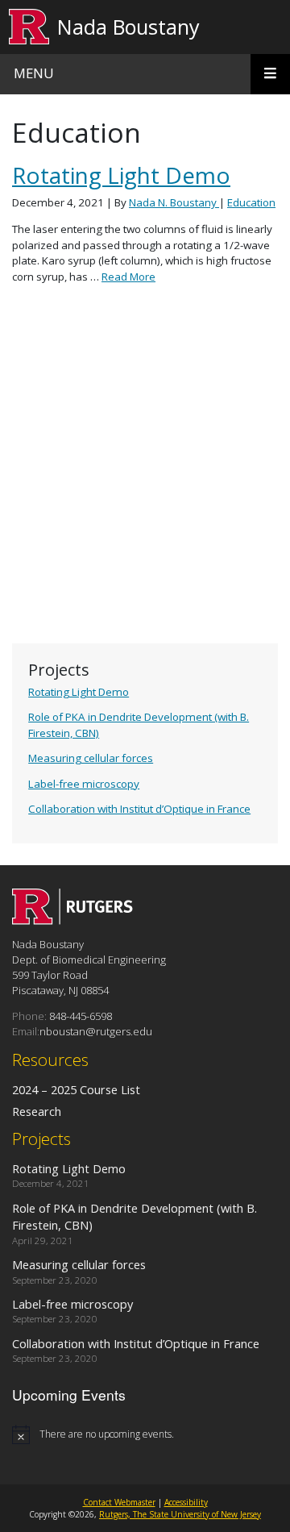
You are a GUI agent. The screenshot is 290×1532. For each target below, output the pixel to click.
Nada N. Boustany (174, 202)
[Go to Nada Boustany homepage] (72, 920)
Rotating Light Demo (78, 692)
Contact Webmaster (119, 1502)
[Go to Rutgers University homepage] (29, 27)
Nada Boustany (128, 26)
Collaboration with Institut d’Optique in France (139, 808)
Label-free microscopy (83, 783)
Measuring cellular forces (90, 758)
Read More (128, 276)
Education (251, 202)
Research (36, 1111)
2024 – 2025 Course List (76, 1089)
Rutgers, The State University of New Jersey (180, 1514)
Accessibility (186, 1502)
